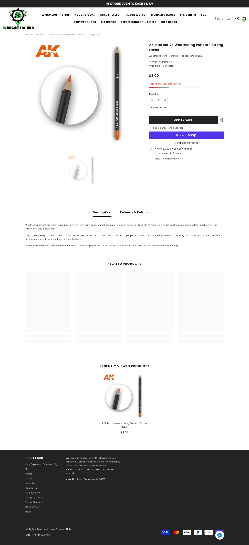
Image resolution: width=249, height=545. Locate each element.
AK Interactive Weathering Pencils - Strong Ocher (124, 425)
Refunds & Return (134, 212)
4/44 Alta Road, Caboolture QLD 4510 (85, 479)
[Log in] (237, 18)
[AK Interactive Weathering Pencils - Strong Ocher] (124, 396)
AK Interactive (166, 61)
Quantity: (154, 94)
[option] (124, 3)
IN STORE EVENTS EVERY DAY (124, 3)
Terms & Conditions (175, 128)
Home (28, 34)
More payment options (186, 142)
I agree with (159, 127)
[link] (48, 336)
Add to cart (183, 120)
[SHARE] (221, 120)
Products (40, 34)
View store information (167, 158)
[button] (219, 535)
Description (102, 212)
